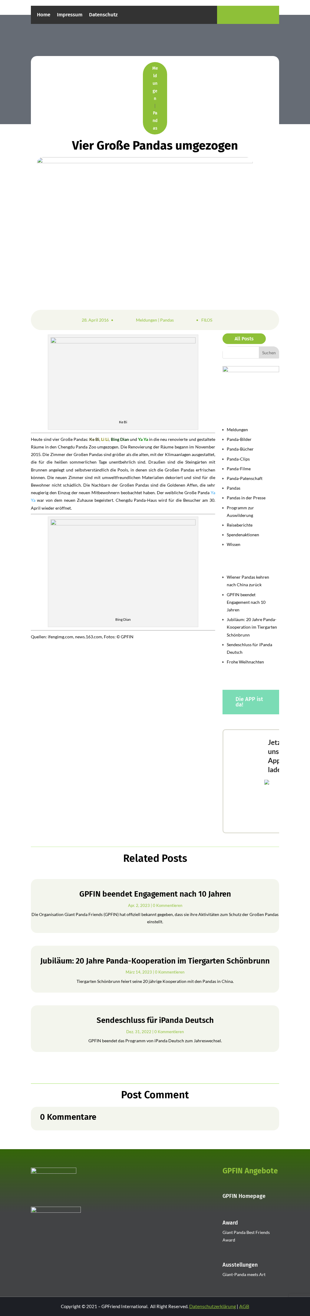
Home (43, 15)
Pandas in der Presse (246, 497)
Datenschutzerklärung (212, 1306)
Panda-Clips (238, 458)
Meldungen (155, 83)
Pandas (155, 121)
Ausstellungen (240, 1264)
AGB (244, 1306)
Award (230, 1222)
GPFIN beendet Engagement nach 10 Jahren (246, 602)
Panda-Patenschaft (244, 478)
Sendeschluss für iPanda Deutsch (155, 1020)
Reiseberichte (239, 524)
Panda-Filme (239, 468)
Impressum (69, 15)
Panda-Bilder (239, 439)
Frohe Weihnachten (245, 661)
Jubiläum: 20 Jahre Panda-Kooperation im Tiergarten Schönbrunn (252, 627)
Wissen (233, 544)
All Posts (244, 339)
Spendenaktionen (243, 534)
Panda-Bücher (240, 448)
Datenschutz (103, 15)
